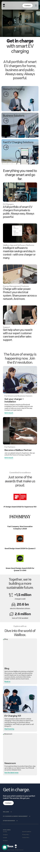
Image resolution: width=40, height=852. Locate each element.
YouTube (5, 831)
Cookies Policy (25, 837)
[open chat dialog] (4, 847)
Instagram (5, 834)
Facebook (5, 840)
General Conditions (26, 831)
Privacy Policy (25, 834)
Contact (27, 5)
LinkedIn (5, 837)
